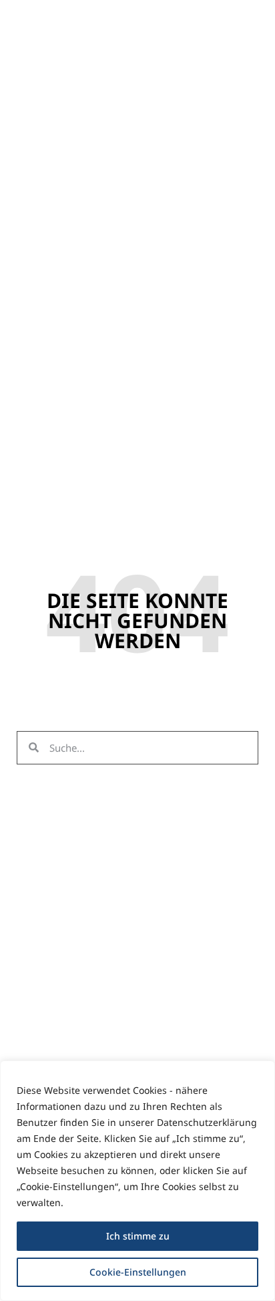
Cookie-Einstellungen (137, 1272)
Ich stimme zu (138, 1236)
